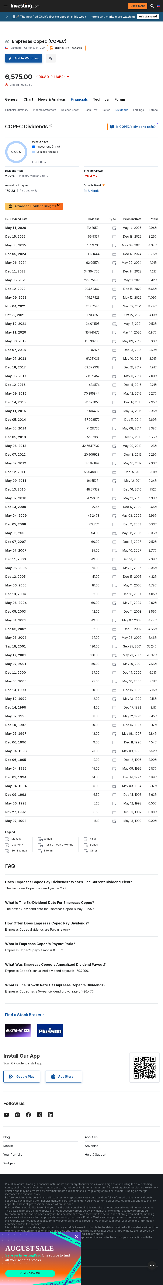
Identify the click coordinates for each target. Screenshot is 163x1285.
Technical (101, 99)
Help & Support (95, 1154)
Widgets (9, 1163)
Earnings (138, 109)
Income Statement (44, 109)
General (11, 99)
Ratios (106, 109)
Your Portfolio (12, 1154)
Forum (120, 99)
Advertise (91, 1146)
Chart (28, 99)
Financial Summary (16, 109)
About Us (91, 1137)
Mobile (8, 1146)
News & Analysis (52, 99)
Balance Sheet (70, 109)
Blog (6, 1137)
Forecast (154, 109)
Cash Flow (90, 109)
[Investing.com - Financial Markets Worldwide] (25, 6)
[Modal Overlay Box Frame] (40, 1258)
